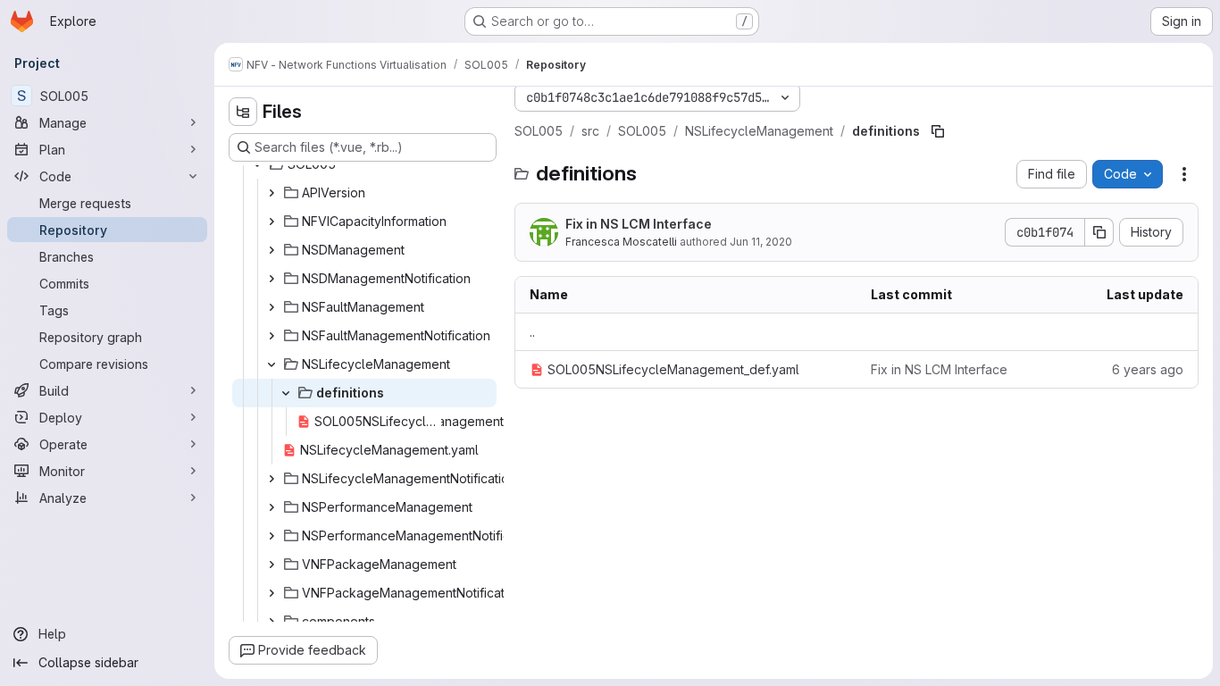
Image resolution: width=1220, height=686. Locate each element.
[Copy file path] (937, 131)
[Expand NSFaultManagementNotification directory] (271, 336)
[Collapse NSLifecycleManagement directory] (271, 364)
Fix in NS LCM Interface (638, 223)
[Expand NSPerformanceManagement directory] (271, 507)
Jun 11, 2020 (761, 241)
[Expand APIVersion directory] (271, 193)
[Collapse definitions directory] (286, 393)
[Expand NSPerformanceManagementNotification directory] (271, 536)
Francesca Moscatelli (621, 241)
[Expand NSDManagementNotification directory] (271, 278)
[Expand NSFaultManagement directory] (271, 307)
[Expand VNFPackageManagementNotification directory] (271, 593)
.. (532, 331)
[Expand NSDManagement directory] (271, 250)
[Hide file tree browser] (243, 111)
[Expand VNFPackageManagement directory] (271, 564)
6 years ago (1147, 369)
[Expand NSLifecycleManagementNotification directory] (271, 478)
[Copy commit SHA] (1099, 232)
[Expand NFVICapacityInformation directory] (271, 221)
